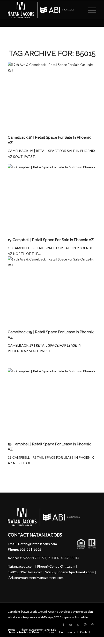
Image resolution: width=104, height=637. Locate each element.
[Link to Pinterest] (92, 624)
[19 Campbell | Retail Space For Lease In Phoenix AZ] (52, 404)
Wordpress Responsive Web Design (30, 617)
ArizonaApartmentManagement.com (36, 577)
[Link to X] (78, 624)
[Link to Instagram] (85, 624)
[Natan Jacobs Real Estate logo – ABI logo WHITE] (43, 10)
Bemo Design (84, 611)
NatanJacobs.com (21, 566)
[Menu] (89, 10)
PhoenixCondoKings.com (56, 566)
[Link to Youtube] (70, 624)
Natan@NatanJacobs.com (37, 544)
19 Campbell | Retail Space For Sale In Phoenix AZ (51, 240)
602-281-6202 (30, 549)
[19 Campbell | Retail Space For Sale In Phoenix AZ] (52, 200)
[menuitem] (89, 10)
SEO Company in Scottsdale (71, 617)
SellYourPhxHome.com (25, 572)
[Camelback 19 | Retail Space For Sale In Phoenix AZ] (52, 98)
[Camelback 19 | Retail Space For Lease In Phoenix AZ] (52, 292)
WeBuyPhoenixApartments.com (69, 572)
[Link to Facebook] (63, 624)
